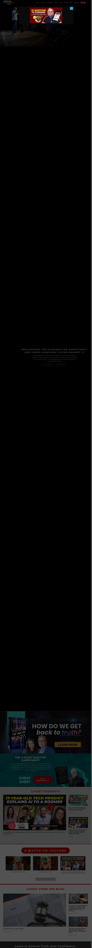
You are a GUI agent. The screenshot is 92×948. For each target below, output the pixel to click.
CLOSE (71, 8)
